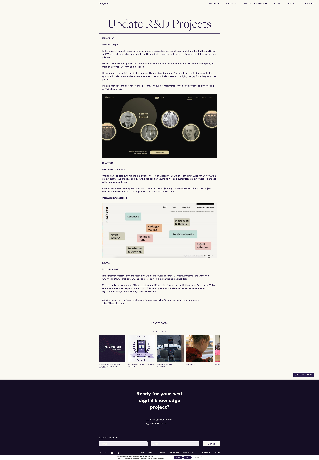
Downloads (152, 453)
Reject (187, 457)
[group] (112, 352)
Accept (178, 457)
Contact (291, 3)
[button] (153, 331)
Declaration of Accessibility (209, 453)
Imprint (162, 453)
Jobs (142, 453)
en (312, 3)
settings (161, 458)
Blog (277, 3)
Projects (214, 3)
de (305, 3)
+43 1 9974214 (158, 423)
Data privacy (174, 453)
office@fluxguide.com (161, 419)
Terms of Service (188, 453)
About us (231, 3)
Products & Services (255, 3)
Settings (197, 457)
